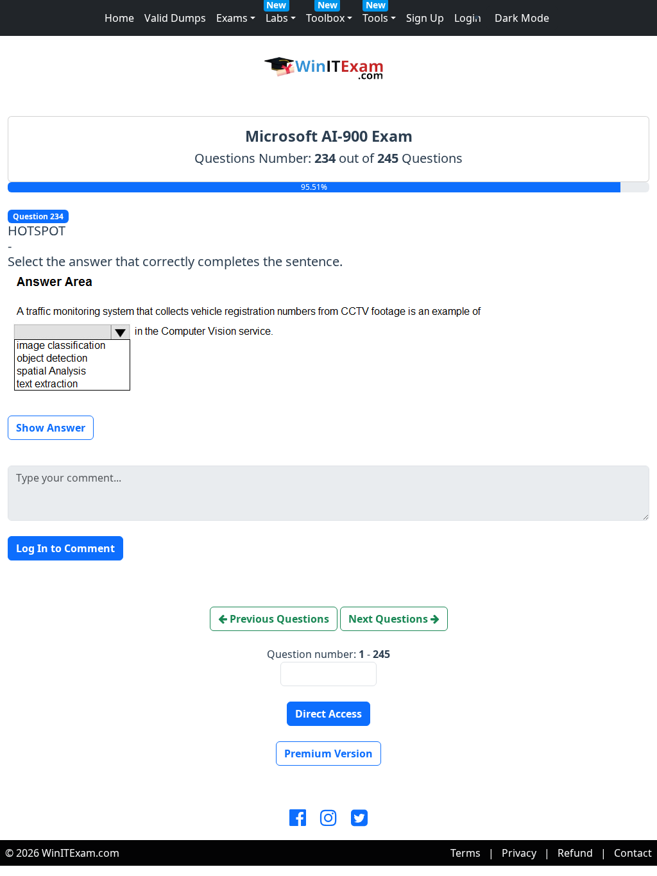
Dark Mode (522, 18)
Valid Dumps (175, 18)
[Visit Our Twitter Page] (359, 818)
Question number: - (328, 654)
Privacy (519, 853)
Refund (575, 853)
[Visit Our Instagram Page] (328, 818)
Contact (633, 853)
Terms (465, 853)
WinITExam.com (80, 853)
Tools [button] (375, 18)
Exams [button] (232, 18)
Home (119, 18)
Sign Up (425, 18)
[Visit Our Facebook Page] (297, 818)
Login (467, 18)
